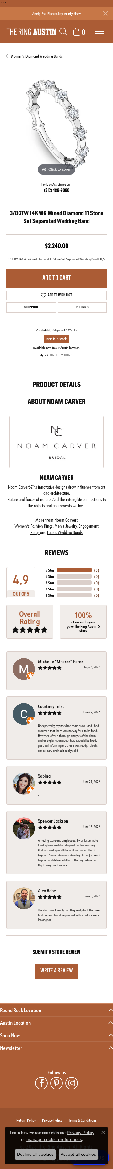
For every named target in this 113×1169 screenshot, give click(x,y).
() (96, 570)
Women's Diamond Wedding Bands (37, 55)
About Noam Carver (57, 402)
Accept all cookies (78, 1154)
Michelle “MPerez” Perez (60, 661)
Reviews (56, 553)
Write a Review (56, 971)
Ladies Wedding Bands (65, 532)
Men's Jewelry (66, 526)
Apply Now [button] (72, 13)
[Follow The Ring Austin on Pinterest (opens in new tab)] (56, 1083)
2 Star (50, 588)
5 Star (50, 570)
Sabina (44, 776)
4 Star (50, 576)
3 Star (50, 582)
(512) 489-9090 (56, 190)
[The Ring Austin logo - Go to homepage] (31, 31)
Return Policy (26, 1119)
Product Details (57, 385)
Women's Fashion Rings (33, 526)
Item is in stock (56, 339)
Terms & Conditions (82, 1119)
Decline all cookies (35, 1154)
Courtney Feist (51, 706)
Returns (82, 307)
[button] (63, 31)
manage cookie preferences (54, 1139)
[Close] (105, 13)
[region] (56, 126)
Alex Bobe (47, 891)
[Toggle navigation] (99, 31)
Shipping (31, 307)
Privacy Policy (52, 1119)
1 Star (50, 595)
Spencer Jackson (53, 821)
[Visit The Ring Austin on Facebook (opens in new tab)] (41, 1083)
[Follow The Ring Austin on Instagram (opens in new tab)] (71, 1083)
